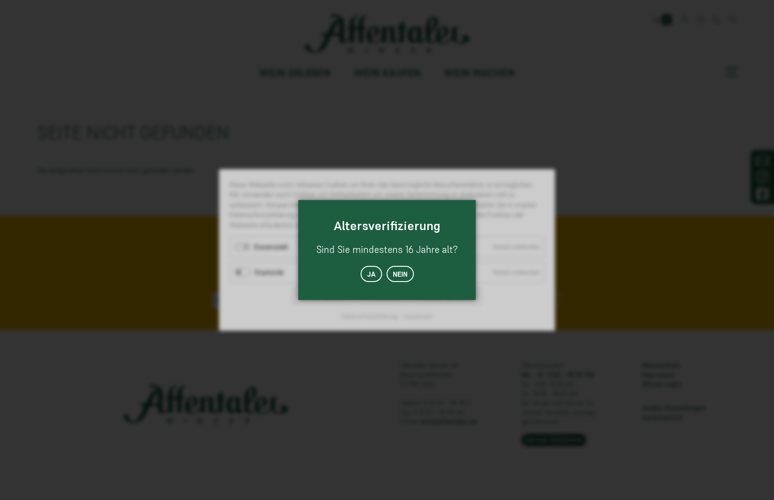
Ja (371, 273)
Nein (400, 273)
